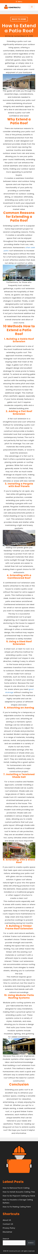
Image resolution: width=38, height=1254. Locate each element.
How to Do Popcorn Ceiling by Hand (19, 1196)
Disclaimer (7, 1232)
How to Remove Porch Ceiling (16, 1188)
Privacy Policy (9, 1228)
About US (7, 1220)
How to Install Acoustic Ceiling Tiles (19, 1192)
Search (6, 1239)
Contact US (8, 1224)
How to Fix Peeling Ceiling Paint (17, 1207)
